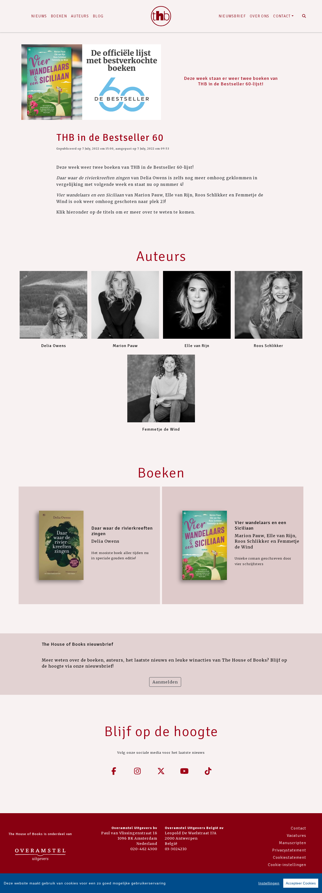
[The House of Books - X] (161, 771)
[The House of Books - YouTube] (184, 771)
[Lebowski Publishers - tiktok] (208, 771)
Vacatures (296, 835)
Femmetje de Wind (161, 429)
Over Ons (259, 16)
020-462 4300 (143, 849)
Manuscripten (292, 842)
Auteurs (80, 16)
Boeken (59, 16)
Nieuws (39, 16)
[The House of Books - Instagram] (137, 771)
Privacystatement (289, 850)
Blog (98, 16)
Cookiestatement (289, 857)
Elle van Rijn (197, 345)
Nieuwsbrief (232, 16)
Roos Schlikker (268, 345)
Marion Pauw (125, 345)
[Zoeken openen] (304, 16)
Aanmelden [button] (165, 681)
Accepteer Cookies (301, 883)
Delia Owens (53, 345)
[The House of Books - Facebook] (114, 771)
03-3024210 (176, 849)
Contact (282, 16)
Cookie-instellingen (287, 864)
